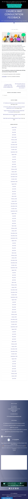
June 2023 (14, 218)
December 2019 (14, 319)
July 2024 (14, 186)
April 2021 (14, 280)
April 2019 (14, 339)
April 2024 (14, 193)
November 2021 (14, 262)
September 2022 (14, 238)
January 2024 (14, 201)
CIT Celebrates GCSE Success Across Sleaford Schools (14, 103)
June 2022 (14, 245)
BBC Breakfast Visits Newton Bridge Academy (12, 114)
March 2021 (14, 282)
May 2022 (14, 248)
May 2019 (14, 336)
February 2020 (14, 314)
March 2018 (14, 371)
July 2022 (14, 243)
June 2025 (14, 159)
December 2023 (14, 203)
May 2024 (14, 191)
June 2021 (14, 275)
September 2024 (14, 181)
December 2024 (14, 174)
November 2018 (14, 351)
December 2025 (14, 144)
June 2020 (14, 304)
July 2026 (14, 129)
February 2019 (14, 344)
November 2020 (14, 292)
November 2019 (14, 321)
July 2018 (14, 361)
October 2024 (14, 179)
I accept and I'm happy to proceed (14, 4)
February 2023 (14, 228)
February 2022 (14, 255)
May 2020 (14, 307)
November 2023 (14, 206)
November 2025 (14, 147)
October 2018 (14, 353)
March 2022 (14, 252)
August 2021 (14, 270)
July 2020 (14, 302)
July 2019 (14, 331)
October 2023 (14, 208)
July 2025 (14, 156)
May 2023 (14, 220)
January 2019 (14, 346)
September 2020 (14, 297)
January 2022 (14, 257)
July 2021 (14, 272)
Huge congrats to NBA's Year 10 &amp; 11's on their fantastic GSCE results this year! (14, 445)
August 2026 (14, 127)
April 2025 (14, 164)
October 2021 (14, 265)
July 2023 (14, 216)
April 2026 (14, 134)
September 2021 (14, 267)
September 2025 (14, 152)
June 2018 (14, 363)
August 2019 (14, 329)
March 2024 (14, 196)
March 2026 (14, 137)
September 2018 (14, 356)
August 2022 (14, 240)
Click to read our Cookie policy (14, 6)
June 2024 (14, 188)
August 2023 (14, 213)
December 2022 (14, 233)
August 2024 (14, 184)
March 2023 (14, 225)
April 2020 (14, 309)
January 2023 (14, 230)
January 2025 (14, 171)
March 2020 (14, 312)
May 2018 (14, 366)
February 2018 (14, 373)
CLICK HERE (4, 76)
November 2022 (14, 235)
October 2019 (14, 324)
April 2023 (14, 223)
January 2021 (14, 287)
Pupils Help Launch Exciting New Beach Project (12, 118)
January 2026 (14, 142)
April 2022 (14, 250)
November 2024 (14, 176)
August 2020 (14, 299)
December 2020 (14, 289)
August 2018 (14, 358)
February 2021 (14, 284)
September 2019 (14, 326)
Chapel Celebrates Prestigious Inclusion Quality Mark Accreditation (14, 429)
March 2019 (14, 341)
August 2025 (14, 154)
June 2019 (14, 334)
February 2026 (14, 139)
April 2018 (14, 368)
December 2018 (14, 348)
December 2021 (14, 260)
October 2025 (14, 149)
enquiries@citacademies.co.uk (15, 416)
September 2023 (14, 211)
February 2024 (14, 198)
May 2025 (14, 161)
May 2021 (14, 277)
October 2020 (14, 294)
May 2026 (14, 132)
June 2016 (14, 378)
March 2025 (14, 166)
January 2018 (14, 376)
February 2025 (14, 169)
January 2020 (14, 316)
